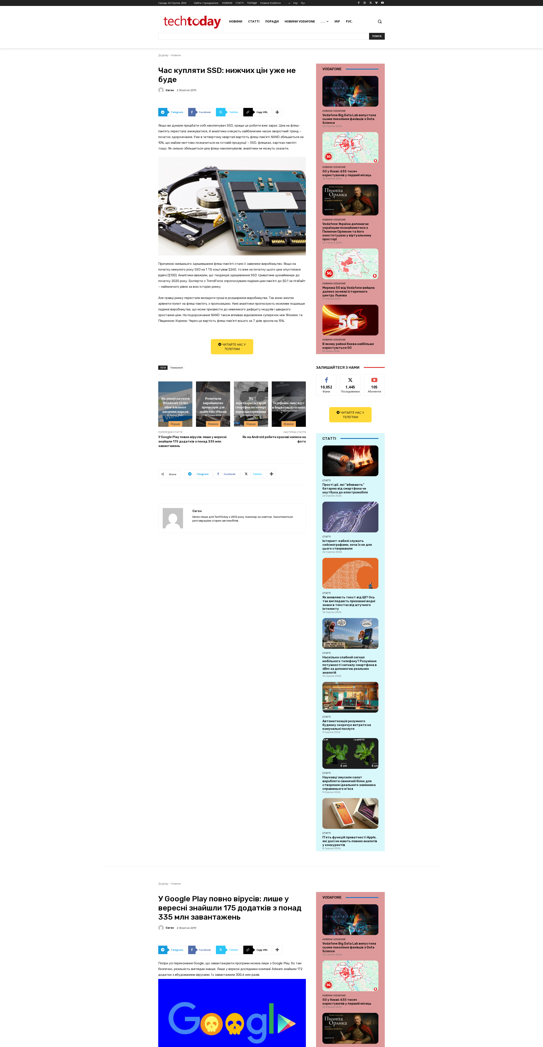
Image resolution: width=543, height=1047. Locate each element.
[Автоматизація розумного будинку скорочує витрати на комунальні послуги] (350, 697)
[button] (380, 21)
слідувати (350, 377)
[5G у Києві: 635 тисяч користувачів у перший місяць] (350, 147)
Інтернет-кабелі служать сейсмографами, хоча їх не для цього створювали (347, 544)
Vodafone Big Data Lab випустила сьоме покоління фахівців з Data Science (349, 119)
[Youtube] (382, 3)
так (326, 377)
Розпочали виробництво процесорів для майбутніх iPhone (213, 404)
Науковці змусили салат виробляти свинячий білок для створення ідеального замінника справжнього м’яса (349, 783)
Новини (176, 55)
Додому (163, 55)
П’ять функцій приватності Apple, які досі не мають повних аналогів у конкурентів (349, 841)
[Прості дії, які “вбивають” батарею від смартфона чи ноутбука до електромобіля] (350, 460)
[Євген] (161, 90)
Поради (175, 424)
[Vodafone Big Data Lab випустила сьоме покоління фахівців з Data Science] (350, 91)
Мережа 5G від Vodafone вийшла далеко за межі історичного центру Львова (348, 291)
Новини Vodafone (334, 111)
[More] (277, 112)
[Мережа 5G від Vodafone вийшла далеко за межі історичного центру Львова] (350, 263)
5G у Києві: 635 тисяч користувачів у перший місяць (346, 173)
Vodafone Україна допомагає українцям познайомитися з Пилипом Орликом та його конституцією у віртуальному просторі (346, 231)
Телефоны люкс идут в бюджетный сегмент (288, 404)
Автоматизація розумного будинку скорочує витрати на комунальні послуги (346, 725)
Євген (170, 90)
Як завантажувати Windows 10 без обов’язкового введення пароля (175, 404)
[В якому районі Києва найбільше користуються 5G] (350, 320)
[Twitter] (370, 3)
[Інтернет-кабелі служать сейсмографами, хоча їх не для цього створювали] (350, 517)
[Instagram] (364, 3)
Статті (326, 480)
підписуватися (375, 377)
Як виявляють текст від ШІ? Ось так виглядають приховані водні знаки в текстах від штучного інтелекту (348, 603)
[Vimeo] (376, 3)
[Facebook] (358, 3)
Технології (176, 367)
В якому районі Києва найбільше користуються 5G (348, 346)
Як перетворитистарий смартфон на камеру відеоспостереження (250, 404)
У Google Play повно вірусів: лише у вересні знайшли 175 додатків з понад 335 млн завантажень (192, 441)
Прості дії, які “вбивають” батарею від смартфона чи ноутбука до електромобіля (345, 488)
